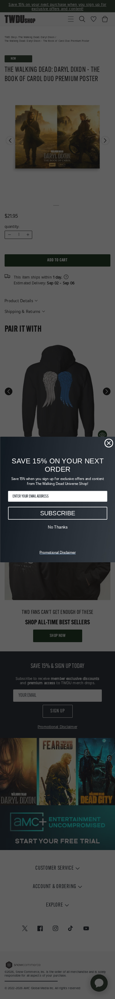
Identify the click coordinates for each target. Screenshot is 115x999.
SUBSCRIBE (57, 513)
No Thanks (57, 527)
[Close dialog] (109, 443)
